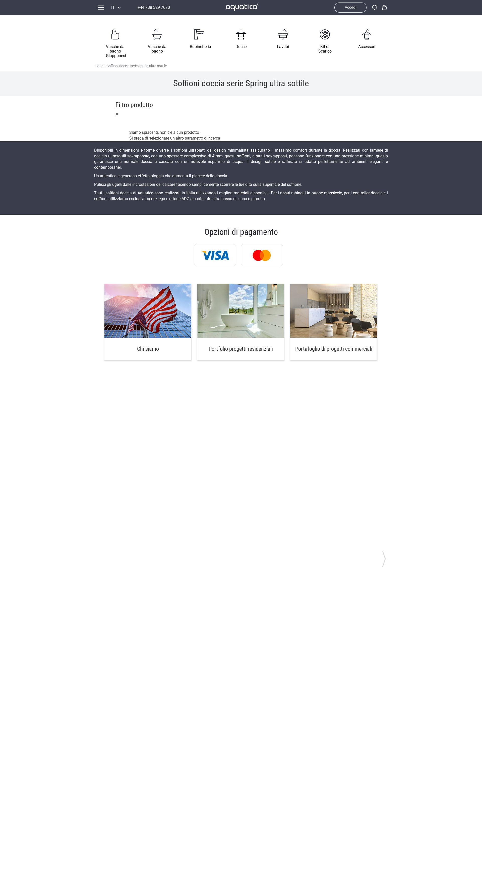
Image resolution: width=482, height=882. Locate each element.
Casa (99, 66)
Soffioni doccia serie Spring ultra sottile (137, 66)
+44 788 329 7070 (154, 7)
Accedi (350, 7)
